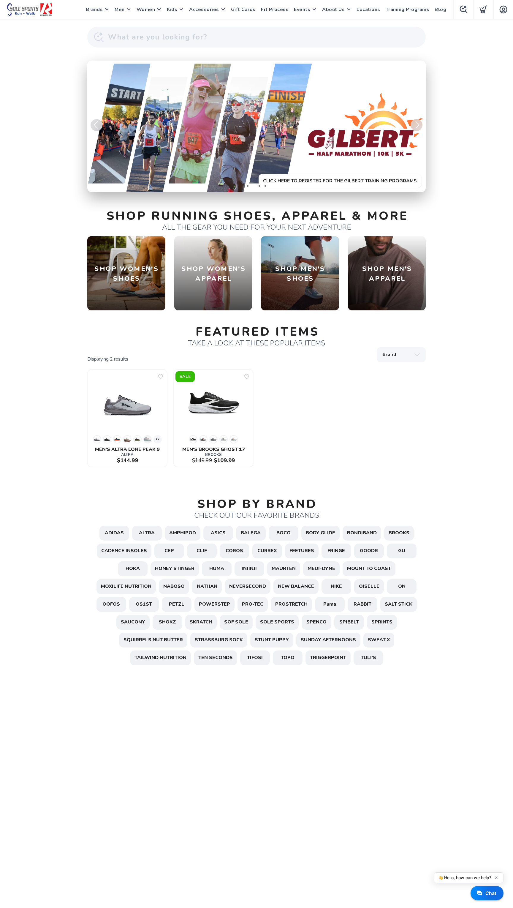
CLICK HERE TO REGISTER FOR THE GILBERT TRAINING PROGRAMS (340, 181)
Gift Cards (243, 9)
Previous (96, 125)
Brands (94, 9)
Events (302, 9)
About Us (333, 9)
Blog (440, 9)
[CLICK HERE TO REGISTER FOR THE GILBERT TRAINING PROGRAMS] (256, 126)
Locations (368, 9)
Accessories (204, 9)
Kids (172, 9)
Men (120, 9)
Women (146, 9)
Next (416, 125)
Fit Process (275, 9)
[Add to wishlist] (160, 376)
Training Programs (408, 9)
